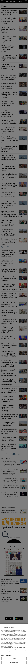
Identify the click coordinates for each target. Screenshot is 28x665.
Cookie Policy (10, 640)
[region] (14, 644)
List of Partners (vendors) (6, 655)
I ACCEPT (14, 658)
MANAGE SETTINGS (14, 662)
